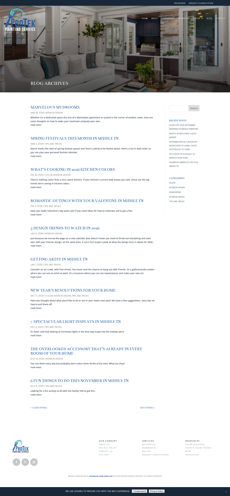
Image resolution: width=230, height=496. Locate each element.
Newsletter (192, 454)
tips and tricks (53, 143)
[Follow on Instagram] (34, 462)
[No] (226, 491)
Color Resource (195, 444)
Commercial (167, 18)
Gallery (146, 451)
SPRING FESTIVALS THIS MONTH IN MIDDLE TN (75, 138)
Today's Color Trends (198, 448)
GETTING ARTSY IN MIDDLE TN (59, 259)
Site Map (104, 454)
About (154, 18)
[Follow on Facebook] (16, 462)
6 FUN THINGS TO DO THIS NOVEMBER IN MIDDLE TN (80, 380)
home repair (175, 192)
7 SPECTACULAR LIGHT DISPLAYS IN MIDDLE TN (76, 321)
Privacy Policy (108, 448)
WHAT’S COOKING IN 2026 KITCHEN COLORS (73, 169)
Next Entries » (147, 407)
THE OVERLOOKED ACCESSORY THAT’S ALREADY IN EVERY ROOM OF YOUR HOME (86, 351)
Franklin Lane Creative (100, 476)
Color (196, 18)
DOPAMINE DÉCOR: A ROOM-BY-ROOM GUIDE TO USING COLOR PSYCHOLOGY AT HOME (183, 146)
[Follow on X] (25, 462)
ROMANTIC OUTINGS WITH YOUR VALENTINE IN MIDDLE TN (87, 201)
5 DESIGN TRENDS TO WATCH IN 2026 (65, 228)
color (48, 174)
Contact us (106, 451)
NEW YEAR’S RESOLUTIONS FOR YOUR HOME (73, 290)
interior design (54, 112)
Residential (184, 18)
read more (36, 124)
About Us (104, 444)
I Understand (139, 491)
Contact (220, 18)
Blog (209, 18)
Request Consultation (155, 454)
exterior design (177, 187)
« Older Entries (39, 407)
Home (145, 18)
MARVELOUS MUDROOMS (55, 107)
